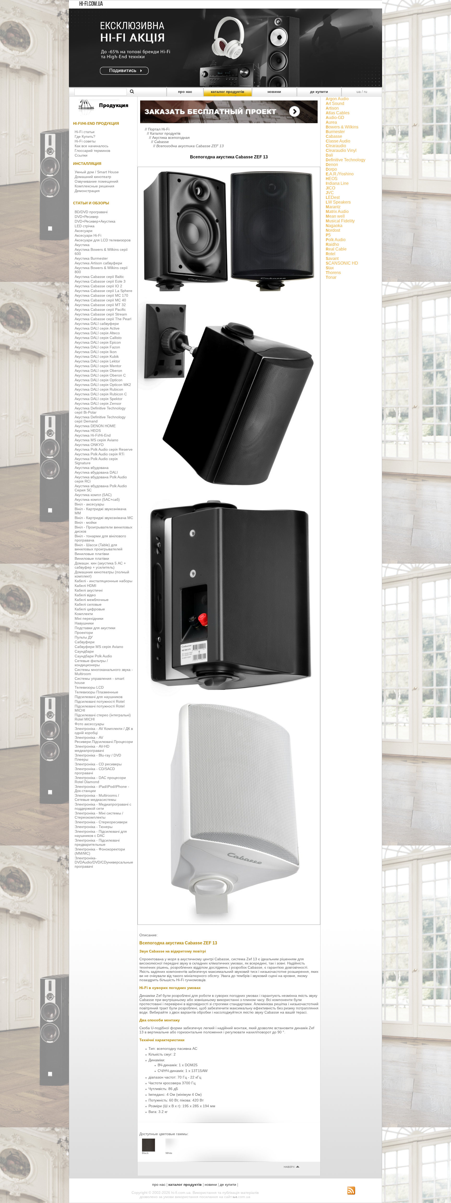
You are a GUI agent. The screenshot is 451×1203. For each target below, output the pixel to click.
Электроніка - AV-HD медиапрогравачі (92, 748)
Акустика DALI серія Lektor (97, 361)
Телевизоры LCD (89, 687)
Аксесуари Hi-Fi (88, 235)
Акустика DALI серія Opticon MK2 (103, 385)
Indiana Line (337, 183)
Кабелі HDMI (85, 585)
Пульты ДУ (84, 637)
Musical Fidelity (340, 221)
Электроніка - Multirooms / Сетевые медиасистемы (97, 797)
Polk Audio (336, 239)
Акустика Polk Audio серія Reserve (104, 449)
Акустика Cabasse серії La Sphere (103, 291)
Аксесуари (83, 231)
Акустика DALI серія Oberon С (100, 375)
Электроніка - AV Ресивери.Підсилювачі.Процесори (104, 739)
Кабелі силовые (88, 604)
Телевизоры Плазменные (96, 692)
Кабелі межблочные (92, 600)
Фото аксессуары (89, 724)
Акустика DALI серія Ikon (96, 352)
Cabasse (161, 142)
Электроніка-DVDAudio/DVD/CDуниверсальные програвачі (104, 862)
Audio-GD (335, 117)
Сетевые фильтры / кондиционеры (91, 663)
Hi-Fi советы (85, 141)
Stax (330, 268)
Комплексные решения (94, 186)
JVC (330, 192)
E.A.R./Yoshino (340, 174)
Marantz (333, 207)
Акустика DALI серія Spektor (98, 399)
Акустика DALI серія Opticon (98, 380)
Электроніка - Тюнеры (93, 827)
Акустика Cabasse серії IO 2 (98, 286)
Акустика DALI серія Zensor (98, 403)
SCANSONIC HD (342, 263)
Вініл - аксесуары (89, 504)
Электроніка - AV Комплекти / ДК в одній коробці (104, 730)
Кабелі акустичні (89, 590)
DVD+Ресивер (86, 217)
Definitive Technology (345, 160)
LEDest (333, 197)
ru (365, 92)
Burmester (335, 131)
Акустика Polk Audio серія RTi (99, 454)
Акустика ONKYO (89, 445)
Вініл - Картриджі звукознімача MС (104, 518)
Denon (332, 164)
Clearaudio (336, 146)
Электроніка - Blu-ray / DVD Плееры (98, 757)
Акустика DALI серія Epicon (98, 342)
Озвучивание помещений (96, 181)
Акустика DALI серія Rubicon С (101, 394)
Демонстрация (87, 191)
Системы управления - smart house (99, 680)
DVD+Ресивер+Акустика (95, 221)
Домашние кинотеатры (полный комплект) (102, 574)
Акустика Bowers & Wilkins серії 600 (101, 251)
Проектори (84, 632)
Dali (329, 155)
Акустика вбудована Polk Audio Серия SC (101, 488)
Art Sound (335, 103)
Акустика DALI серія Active (97, 328)
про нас (185, 92)
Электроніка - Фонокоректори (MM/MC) (100, 851)
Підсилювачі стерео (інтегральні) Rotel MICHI (103, 717)
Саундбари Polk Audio (93, 656)
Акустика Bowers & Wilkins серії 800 (101, 270)
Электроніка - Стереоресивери (101, 822)
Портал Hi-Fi (158, 129)
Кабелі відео (85, 595)
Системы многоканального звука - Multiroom (104, 672)
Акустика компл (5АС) (93, 495)
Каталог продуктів (165, 133)
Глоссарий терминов (92, 150)
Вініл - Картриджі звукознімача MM (100, 511)
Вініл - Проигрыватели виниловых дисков (103, 529)
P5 (328, 235)
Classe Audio (338, 141)
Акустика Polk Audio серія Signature (96, 461)
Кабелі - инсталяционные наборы (103, 581)
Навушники (84, 623)
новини (274, 92)
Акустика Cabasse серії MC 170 (101, 295)
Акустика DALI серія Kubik (97, 356)
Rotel (330, 254)
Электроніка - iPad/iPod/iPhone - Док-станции (102, 788)
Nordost (333, 230)
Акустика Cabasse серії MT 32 (100, 305)
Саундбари (84, 651)
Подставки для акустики (95, 628)
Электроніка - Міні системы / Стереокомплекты (99, 815)
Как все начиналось (91, 146)
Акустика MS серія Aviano (96, 440)
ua (359, 92)
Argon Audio (337, 99)
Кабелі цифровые (90, 609)
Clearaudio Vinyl (341, 150)
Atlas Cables (337, 113)
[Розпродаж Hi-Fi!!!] (225, 86)
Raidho (332, 244)
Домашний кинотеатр (93, 177)
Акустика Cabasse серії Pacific (100, 309)
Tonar (331, 277)
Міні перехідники (89, 618)
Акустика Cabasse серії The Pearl (103, 319)
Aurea (331, 122)
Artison (332, 108)
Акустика (82, 245)
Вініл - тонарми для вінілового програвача (100, 538)
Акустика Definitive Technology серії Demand (100, 419)
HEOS (331, 178)
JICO (330, 188)
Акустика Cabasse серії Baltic (99, 277)
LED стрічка (84, 226)
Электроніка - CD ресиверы (98, 764)
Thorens (333, 272)
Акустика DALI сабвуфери (97, 323)
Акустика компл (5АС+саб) (97, 499)
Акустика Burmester (91, 258)
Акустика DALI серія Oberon (98, 370)
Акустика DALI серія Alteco (97, 333)
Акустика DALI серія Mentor (98, 366)
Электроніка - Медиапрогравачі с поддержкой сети (103, 806)
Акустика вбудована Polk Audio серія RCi (101, 479)
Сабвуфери (84, 642)
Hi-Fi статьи (84, 132)
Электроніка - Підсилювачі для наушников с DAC (101, 833)
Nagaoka (334, 225)
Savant (332, 258)
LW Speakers (338, 202)
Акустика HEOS (88, 430)
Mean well (335, 216)
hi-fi (235, 1197)
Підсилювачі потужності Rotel (99, 701)
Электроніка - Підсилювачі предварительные (97, 842)
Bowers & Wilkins (342, 127)
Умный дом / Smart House (97, 172)
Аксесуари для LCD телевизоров (102, 240)
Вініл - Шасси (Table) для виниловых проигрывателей (98, 547)
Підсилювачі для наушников (98, 697)
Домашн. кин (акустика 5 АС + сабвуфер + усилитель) (100, 565)
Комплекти (84, 614)
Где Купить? (85, 136)
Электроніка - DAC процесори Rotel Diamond (100, 780)
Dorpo (331, 169)
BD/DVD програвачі (91, 212)
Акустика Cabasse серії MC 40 (100, 300)
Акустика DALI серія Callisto (98, 338)
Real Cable (336, 249)
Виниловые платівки (92, 554)
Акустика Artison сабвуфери (98, 263)
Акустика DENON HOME (95, 426)
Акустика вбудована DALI (96, 472)
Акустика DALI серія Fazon (97, 347)
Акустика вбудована (92, 468)
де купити (319, 92)
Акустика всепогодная (171, 137)
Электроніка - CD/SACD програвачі (95, 771)
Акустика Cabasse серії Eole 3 (100, 281)
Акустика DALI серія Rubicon (99, 389)
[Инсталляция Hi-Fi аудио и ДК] (229, 111)
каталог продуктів (227, 92)
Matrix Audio (337, 211)
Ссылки (81, 155)
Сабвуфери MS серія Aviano (99, 647)
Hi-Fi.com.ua (91, 4)
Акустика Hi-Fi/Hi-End (93, 435)
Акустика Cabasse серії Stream (101, 314)
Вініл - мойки (86, 522)
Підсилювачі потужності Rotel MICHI (99, 708)
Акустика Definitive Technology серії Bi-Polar (100, 410)
